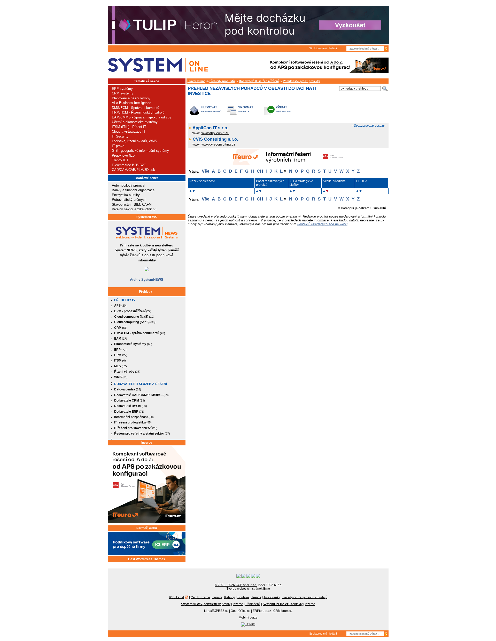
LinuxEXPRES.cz (216, 611)
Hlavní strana (196, 81)
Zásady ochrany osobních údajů (304, 597)
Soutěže (243, 597)
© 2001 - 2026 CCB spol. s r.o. (236, 585)
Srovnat (245, 107)
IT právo (118, 146)
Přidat (281, 107)
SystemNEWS (146, 217)
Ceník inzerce (200, 597)
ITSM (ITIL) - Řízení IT (129, 127)
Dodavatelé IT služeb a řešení (140, 384)
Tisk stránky (272, 597)
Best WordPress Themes (146, 559)
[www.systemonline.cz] (158, 65)
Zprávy (217, 597)
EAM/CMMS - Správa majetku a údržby (141, 117)
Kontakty (296, 604)
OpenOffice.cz (240, 611)
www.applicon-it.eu (215, 133)
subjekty (243, 111)
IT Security (120, 136)
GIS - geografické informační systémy (140, 151)
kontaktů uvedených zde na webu (322, 224)
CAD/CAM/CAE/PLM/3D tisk (133, 170)
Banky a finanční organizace (133, 190)
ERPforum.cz (262, 611)
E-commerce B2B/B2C (129, 165)
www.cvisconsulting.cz (218, 144)
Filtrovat (209, 107)
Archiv (226, 604)
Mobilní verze (248, 617)
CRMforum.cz (282, 611)
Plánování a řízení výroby (131, 98)
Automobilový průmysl (128, 185)
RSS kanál (176, 597)
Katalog (229, 597)
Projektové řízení (124, 155)
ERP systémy (122, 89)
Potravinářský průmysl (128, 200)
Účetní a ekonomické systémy (135, 122)
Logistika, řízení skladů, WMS (134, 141)
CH (260, 171)
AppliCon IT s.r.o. (210, 127)
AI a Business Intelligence (131, 103)
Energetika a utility (126, 195)
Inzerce (146, 442)
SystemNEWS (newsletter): (201, 604)
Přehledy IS (124, 300)
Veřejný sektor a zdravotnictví (134, 209)
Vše (205, 171)
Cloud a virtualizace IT (128, 131)
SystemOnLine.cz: (276, 604)
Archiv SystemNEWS (146, 280)
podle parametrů (211, 111)
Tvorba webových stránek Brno (248, 588)
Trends (256, 597)
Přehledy (145, 291)
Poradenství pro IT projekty (301, 81)
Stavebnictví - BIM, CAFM (132, 204)
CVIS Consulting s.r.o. (215, 139)
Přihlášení (252, 604)
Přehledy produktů (222, 81)
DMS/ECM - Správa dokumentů (135, 108)
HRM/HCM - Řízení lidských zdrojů (138, 112)
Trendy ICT (120, 160)
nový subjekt (283, 111)
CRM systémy (122, 93)
